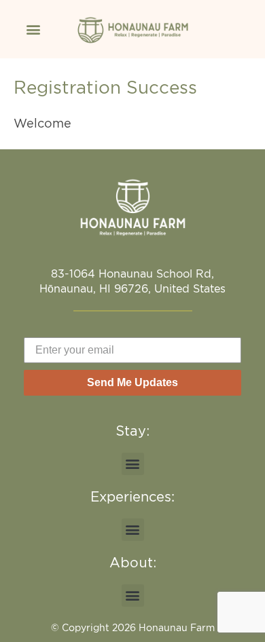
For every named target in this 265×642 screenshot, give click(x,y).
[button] (33, 29)
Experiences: (132, 496)
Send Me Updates (132, 382)
